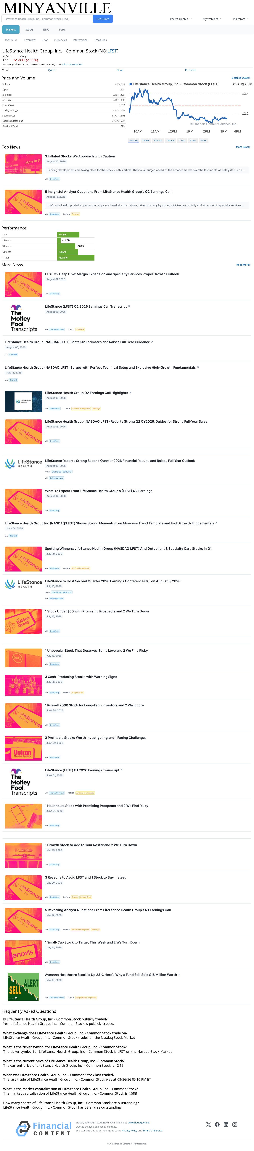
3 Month (170, 140)
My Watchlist (210, 19)
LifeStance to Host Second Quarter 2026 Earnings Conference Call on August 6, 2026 (112, 581)
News (44, 40)
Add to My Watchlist (72, 64)
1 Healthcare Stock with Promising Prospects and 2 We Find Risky (96, 806)
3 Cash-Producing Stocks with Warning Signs (81, 677)
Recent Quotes (179, 19)
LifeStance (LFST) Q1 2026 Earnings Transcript (84, 770)
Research (190, 70)
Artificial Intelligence (81, 409)
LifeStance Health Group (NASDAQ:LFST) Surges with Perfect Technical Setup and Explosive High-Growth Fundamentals (102, 367)
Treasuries (100, 40)
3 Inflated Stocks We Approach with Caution (80, 156)
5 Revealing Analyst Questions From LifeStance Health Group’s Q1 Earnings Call (108, 910)
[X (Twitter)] (208, 1129)
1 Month (158, 140)
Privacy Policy (129, 1130)
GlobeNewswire (56, 478)
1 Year (182, 140)
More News (242, 147)
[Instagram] (235, 1129)
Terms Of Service (152, 1130)
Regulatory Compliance (86, 998)
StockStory (54, 179)
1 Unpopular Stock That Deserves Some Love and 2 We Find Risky (96, 650)
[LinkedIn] (226, 1129)
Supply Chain (77, 693)
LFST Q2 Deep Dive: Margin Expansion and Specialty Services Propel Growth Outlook (112, 274)
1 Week (145, 140)
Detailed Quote (240, 77)
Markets (11, 29)
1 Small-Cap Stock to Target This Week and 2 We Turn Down (92, 942)
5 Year (203, 140)
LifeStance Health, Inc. (62, 472)
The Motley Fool (57, 329)
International (80, 40)
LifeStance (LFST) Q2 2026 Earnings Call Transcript (87, 306)
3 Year (193, 140)
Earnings (75, 214)
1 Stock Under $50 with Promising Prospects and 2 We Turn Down (97, 611)
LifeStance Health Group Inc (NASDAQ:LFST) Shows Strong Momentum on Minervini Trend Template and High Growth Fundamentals (111, 523)
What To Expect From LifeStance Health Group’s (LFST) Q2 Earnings (98, 491)
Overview (30, 40)
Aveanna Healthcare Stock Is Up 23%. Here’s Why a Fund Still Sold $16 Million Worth (113, 975)
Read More (243, 264)
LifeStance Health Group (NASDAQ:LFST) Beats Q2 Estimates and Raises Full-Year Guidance (79, 342)
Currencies (60, 40)
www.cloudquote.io (138, 1122)
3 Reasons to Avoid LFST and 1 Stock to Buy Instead (85, 877)
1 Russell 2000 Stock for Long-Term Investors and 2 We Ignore (94, 705)
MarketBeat (55, 409)
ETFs (46, 29)
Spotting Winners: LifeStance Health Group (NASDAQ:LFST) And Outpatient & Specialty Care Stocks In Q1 (128, 548)
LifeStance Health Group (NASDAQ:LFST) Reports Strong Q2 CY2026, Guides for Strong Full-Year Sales (126, 421)
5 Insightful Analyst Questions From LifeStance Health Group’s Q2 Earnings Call (108, 192)
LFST (112, 51)
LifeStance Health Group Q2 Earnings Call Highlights (88, 393)
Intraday (134, 140)
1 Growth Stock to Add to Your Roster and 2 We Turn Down (91, 845)
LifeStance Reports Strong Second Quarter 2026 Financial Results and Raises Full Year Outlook (120, 461)
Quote (52, 70)
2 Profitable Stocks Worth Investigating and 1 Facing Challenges (96, 738)
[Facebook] (217, 1129)
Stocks (29, 29)
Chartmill (13, 355)
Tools (62, 29)
